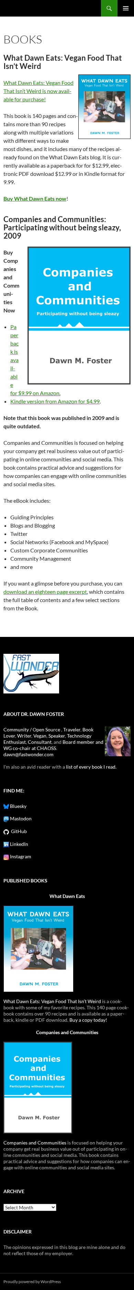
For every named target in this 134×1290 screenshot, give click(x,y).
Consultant (40, 742)
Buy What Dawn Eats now (34, 198)
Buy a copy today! (88, 1020)
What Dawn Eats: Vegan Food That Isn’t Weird (52, 1001)
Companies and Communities (67, 1032)
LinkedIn (18, 844)
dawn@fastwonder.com (28, 754)
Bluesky (17, 806)
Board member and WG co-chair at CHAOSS (53, 745)
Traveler (71, 729)
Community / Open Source (32, 729)
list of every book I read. (91, 767)
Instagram (20, 856)
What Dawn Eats (67, 896)
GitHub (18, 831)
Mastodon (20, 818)
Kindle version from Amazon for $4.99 (55, 401)
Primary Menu (126, 8)
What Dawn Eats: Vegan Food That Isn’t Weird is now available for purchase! (38, 90)
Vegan (39, 736)
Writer (24, 736)
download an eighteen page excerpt (45, 591)
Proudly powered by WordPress (32, 1281)
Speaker (56, 736)
